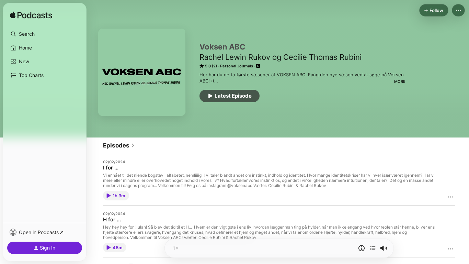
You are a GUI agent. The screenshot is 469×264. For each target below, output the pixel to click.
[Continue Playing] (373, 248)
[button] (45, 34)
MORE (399, 81)
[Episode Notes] (361, 248)
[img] (31, 15)
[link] (119, 145)
